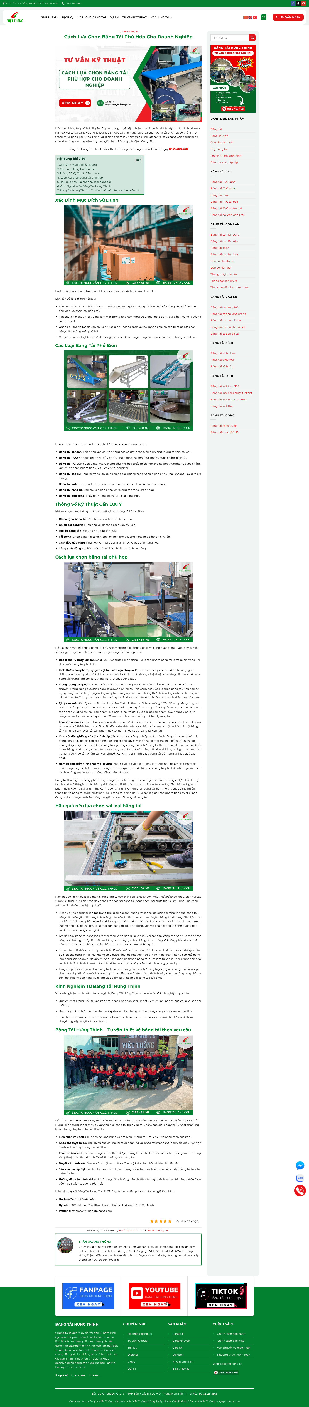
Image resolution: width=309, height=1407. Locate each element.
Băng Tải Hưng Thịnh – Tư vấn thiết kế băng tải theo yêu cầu (100, 190)
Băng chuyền (219, 135)
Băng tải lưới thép (222, 406)
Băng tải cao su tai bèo (225, 320)
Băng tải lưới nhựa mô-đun (228, 399)
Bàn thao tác (180, 1368)
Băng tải (216, 129)
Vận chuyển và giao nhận (234, 1347)
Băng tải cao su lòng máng (228, 314)
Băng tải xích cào (221, 366)
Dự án (114, 17)
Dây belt (177, 1354)
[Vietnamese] (255, 17)
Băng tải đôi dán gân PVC (227, 215)
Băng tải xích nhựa (223, 353)
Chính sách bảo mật (230, 1340)
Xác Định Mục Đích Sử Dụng (78, 164)
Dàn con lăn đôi (220, 267)
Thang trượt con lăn (223, 274)
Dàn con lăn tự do (222, 261)
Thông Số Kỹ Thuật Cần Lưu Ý (79, 173)
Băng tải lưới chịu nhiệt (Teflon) (231, 393)
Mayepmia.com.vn (228, 1401)
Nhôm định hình (183, 1361)
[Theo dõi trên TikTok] (298, 3)
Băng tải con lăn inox (224, 254)
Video (131, 1361)
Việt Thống (106, 1401)
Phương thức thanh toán (233, 1354)
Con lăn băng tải (221, 142)
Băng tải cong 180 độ (224, 432)
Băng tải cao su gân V (224, 307)
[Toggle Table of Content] (137, 160)
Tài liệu (132, 1347)
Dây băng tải (218, 149)
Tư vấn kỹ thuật (134, 17)
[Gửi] (252, 37)
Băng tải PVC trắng (223, 188)
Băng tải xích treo (222, 360)
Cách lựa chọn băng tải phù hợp (81, 177)
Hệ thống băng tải (91, 17)
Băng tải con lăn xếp (224, 241)
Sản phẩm (48, 17)
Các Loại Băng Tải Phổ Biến (78, 169)
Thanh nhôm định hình (225, 155)
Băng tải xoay (219, 247)
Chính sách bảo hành (231, 1333)
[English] (250, 17)
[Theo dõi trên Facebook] (293, 3)
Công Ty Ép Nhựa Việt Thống (167, 1401)
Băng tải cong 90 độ (223, 425)
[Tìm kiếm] (263, 17)
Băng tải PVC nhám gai (226, 208)
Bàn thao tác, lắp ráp (224, 162)
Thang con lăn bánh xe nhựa (229, 287)
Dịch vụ (68, 17)
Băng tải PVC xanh (223, 182)
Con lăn (177, 1347)
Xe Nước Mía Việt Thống (131, 1401)
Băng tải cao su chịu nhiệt (227, 327)
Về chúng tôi (160, 17)
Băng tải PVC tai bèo (224, 201)
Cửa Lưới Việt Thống (201, 1401)
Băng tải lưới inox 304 (224, 386)
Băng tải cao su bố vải (224, 333)
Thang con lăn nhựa (223, 280)
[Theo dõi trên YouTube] (303, 3)
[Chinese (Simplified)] (245, 17)
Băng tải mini (219, 195)
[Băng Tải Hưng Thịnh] (20, 17)
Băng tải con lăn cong (224, 234)
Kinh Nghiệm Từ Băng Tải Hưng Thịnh (85, 186)
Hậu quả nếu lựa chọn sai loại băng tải (85, 182)
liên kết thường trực (158, 1230)
